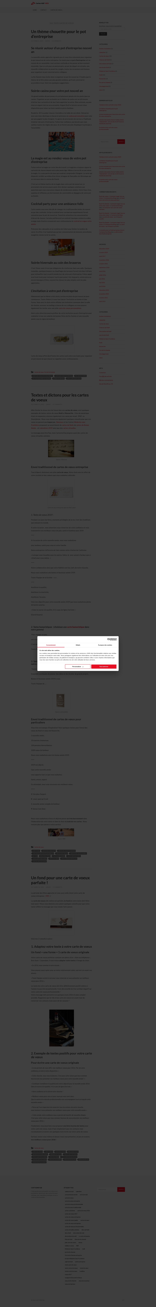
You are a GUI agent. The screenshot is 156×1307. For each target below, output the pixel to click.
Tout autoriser (103, 666)
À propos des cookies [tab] (105, 645)
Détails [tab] (78, 645)
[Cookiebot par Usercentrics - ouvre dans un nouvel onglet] (109, 639)
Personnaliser (76, 666)
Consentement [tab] (51, 645)
